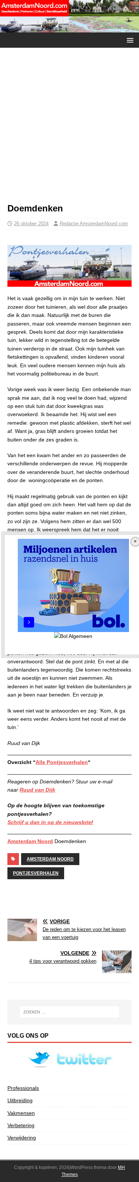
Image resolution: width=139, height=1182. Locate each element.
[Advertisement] (69, 129)
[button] (128, 39)
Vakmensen (21, 1113)
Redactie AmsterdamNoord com (94, 223)
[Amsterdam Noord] (69, 28)
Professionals (23, 1088)
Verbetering (20, 1125)
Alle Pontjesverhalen (62, 762)
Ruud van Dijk (37, 790)
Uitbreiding (20, 1100)
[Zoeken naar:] (70, 1012)
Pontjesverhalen (36, 873)
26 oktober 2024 (31, 223)
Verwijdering (21, 1138)
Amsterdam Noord (30, 841)
